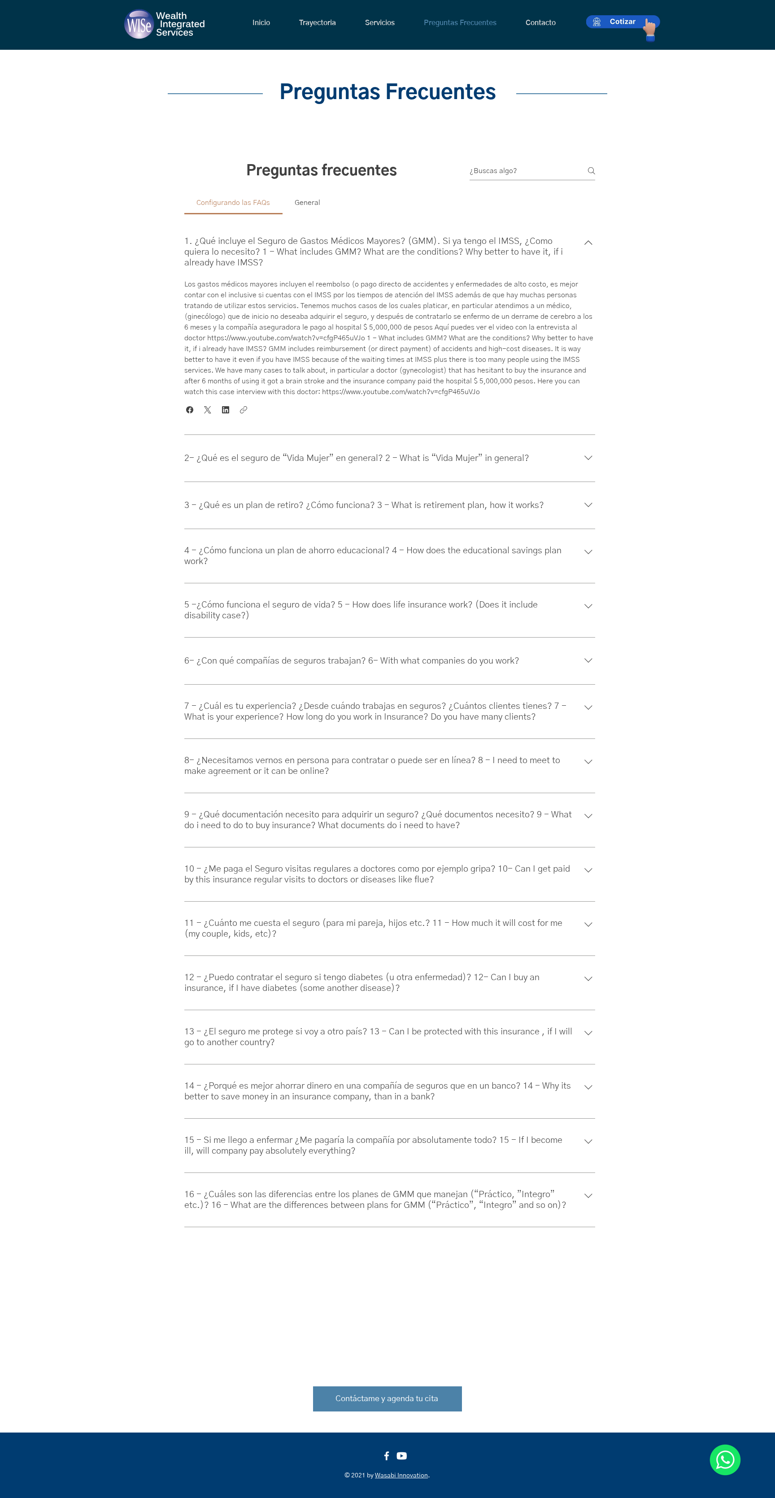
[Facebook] (386, 1456)
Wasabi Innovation (401, 1475)
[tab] (233, 202)
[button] (189, 409)
